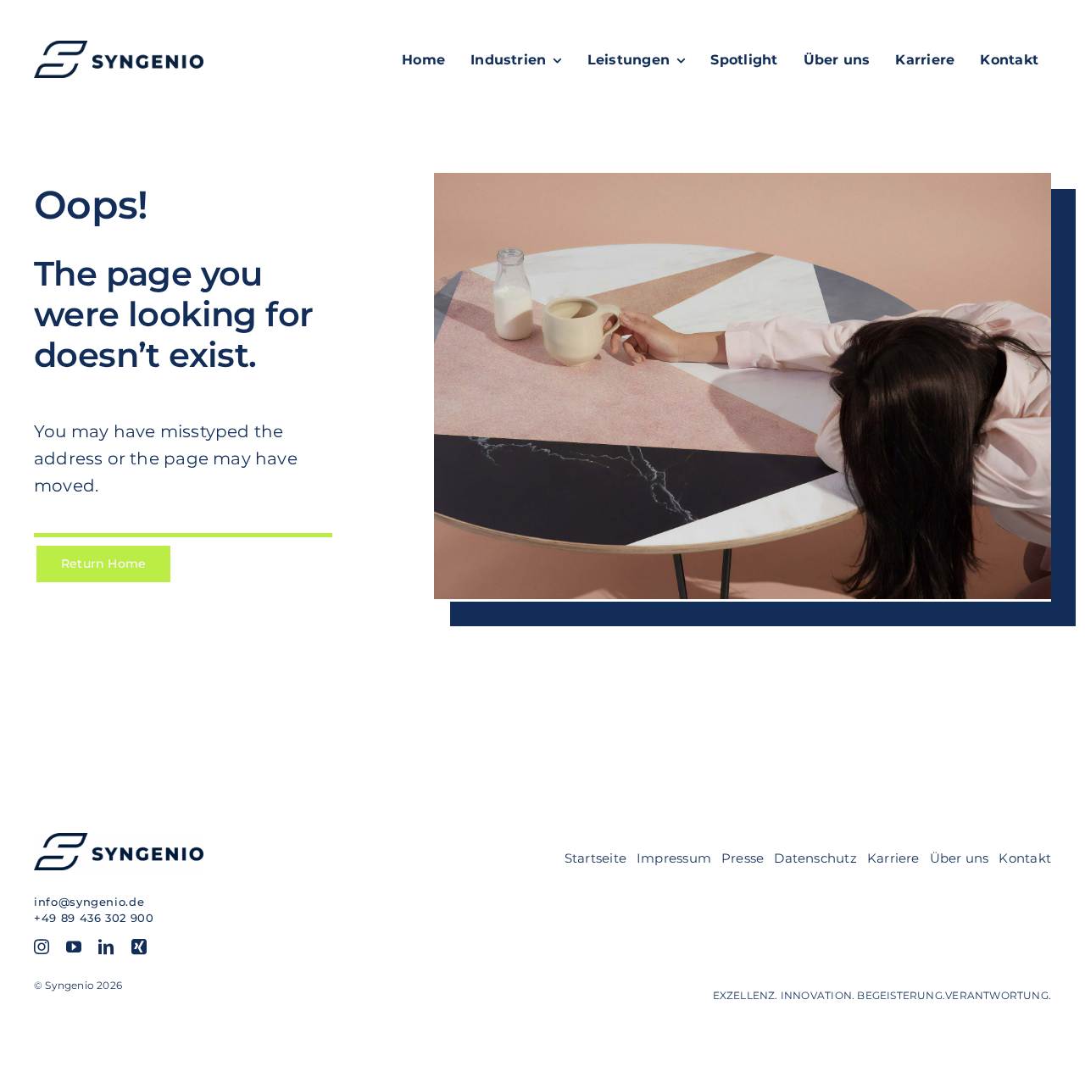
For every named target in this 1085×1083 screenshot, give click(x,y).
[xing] (139, 946)
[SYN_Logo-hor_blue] (118, 46)
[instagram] (41, 946)
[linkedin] (106, 946)
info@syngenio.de (89, 901)
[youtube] (73, 946)
